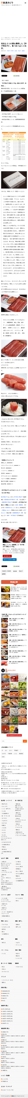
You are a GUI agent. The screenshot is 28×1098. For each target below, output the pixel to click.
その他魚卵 (4, 813)
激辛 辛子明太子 (12, 515)
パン (3, 953)
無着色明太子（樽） (18, 513)
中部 (3, 1045)
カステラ (4, 753)
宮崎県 (2, 1068)
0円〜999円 (5, 1009)
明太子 (19, 50)
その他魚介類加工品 (6, 851)
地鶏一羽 (17, 805)
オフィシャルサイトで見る (9, 559)
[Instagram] (8, 681)
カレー (10, 750)
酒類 (3, 982)
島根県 (2, 1058)
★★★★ (4, 993)
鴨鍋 (17, 876)
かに (6, 750)
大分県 (21, 1066)
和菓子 (3, 908)
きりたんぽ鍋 (19, 873)
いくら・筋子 (5, 808)
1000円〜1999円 (14, 37)
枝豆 (3, 929)
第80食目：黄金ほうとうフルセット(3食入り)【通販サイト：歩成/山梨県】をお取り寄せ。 (19, 596)
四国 (3, 1061)
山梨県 (11, 1047)
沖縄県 (4, 1070)
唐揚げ (2, 888)
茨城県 (2, 1041)
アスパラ (4, 924)
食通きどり (13, 1096)
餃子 (2, 863)
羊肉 (17, 824)
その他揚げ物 (3, 889)
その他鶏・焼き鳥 (18, 808)
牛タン (23, 820)
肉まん (7, 865)
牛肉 (17, 818)
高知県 (11, 1062)
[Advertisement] (14, 20)
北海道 (4, 1032)
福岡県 (23, 50)
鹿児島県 (7, 1068)
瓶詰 (17, 956)
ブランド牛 (17, 820)
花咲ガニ (3, 839)
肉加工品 (18, 832)
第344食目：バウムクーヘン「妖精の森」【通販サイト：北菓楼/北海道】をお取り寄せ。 (19, 604)
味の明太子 (4, 497)
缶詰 (17, 953)
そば (17, 942)
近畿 (3, 1051)
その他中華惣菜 (4, 868)
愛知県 (2, 1048)
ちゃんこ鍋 (18, 866)
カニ (3, 835)
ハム (16, 833)
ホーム (2, 37)
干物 (3, 847)
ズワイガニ (3, 838)
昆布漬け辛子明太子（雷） (12, 499)
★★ (3, 998)
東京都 (21, 1041)
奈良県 (2, 1054)
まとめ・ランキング (7, 1090)
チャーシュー (3, 866)
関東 (3, 1040)
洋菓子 (3, 904)
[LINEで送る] (16, 76)
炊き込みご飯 (3, 882)
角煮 (2, 884)
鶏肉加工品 (17, 810)
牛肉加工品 (17, 821)
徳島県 (2, 1062)
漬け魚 (3, 849)
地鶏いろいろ (18, 807)
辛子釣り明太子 (18, 497)
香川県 (7, 1062)
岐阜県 (16, 1047)
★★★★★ (5, 991)
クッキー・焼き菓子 (6, 912)
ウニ (3, 811)
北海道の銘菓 (5, 916)
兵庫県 (22, 1052)
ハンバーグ (3, 872)
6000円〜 (4, 1023)
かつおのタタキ (5, 842)
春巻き (2, 865)
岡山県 (7, 1058)
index (3, 756)
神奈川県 (3, 1043)
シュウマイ (7, 863)
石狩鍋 (17, 869)
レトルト (18, 958)
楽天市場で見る (7, 556)
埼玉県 (11, 1041)
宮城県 (12, 1036)
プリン (2, 905)
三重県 (2, 1052)
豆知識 (4, 1081)
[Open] (5, 677)
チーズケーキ (3, 900)
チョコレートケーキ (5, 901)
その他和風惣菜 (8, 884)
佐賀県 (7, 1066)
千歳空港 (10, 753)
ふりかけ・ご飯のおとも (6, 877)
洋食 (3, 870)
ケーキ (3, 898)
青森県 (2, 1036)
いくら (15, 753)
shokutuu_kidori (5, 674)
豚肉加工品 (17, 816)
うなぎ (3, 820)
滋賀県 (7, 1052)
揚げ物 (3, 886)
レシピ (4, 1079)
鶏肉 (17, 804)
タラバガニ (3, 836)
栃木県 (7, 1041)
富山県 (2, 1047)
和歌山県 (7, 1054)
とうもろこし (5, 927)
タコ (3, 830)
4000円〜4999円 (6, 1018)
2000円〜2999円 (6, 1014)
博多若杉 (21, 753)
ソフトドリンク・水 (6, 980)
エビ (3, 832)
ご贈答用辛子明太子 (6, 502)
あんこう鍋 (18, 871)
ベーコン (20, 833)
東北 (3, 1034)
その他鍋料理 (19, 880)
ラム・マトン (18, 825)
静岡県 (21, 1047)
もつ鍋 (17, 861)
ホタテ (3, 823)
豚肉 (17, 813)
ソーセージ (17, 835)
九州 (3, 1065)
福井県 (7, 1047)
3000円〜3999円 (6, 1016)
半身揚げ (7, 888)
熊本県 (17, 1066)
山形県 (22, 1036)
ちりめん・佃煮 (4, 880)
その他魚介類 (5, 844)
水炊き (17, 864)
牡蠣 (3, 825)
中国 (3, 1056)
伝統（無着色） (19, 505)
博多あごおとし (6, 510)
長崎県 (12, 1066)
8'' (2, 750)
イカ (3, 827)
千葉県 (16, 1041)
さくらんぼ (18, 898)
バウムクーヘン (4, 913)
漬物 (17, 924)
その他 (23, 835)
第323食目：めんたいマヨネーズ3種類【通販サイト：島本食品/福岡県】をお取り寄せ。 (19, 588)
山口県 (11, 1058)
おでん (9, 882)
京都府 (11, 1052)
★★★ (16, 50)
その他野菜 (4, 934)
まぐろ (3, 818)
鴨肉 (17, 829)
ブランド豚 (17, 814)
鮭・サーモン (5, 816)
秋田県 (17, 1036)
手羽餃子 (16, 750)
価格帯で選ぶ (7, 37)
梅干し (17, 927)
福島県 (2, 1037)
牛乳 (3, 969)
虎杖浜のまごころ (10, 507)
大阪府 (17, 1052)
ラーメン (18, 945)
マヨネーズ (18, 966)
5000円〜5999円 (6, 1021)
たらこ (3, 806)
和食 (3, 874)
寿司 (3, 942)
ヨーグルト (4, 971)
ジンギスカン (18, 827)
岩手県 (7, 1036)
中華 (3, 861)
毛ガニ (9, 838)
